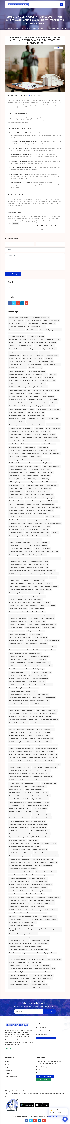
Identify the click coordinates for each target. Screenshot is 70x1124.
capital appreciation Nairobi (35, 399)
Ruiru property (27, 358)
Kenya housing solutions (40, 808)
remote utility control (45, 488)
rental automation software (43, 742)
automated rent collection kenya (18, 700)
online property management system (19, 637)
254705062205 (42, 1034)
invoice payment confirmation (17, 517)
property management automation (32, 440)
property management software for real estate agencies (25, 653)
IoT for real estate (14, 431)
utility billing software (15, 434)
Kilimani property (44, 352)
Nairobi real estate (34, 323)
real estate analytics (15, 450)
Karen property (40, 355)
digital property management (47, 380)
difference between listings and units (36, 545)
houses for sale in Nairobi (51, 320)
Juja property (48, 358)
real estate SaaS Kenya (16, 811)
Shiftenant (15, 223)
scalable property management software (46, 719)
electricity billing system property (46, 953)
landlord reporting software (17, 913)
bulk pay (28, 513)
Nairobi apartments (29, 361)
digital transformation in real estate (33, 450)
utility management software (31, 434)
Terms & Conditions (11, 1076)
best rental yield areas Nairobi (34, 342)
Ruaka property (38, 358)
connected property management (35, 501)
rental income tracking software (40, 707)
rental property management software (44, 650)
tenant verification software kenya (40, 723)
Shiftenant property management (42, 776)
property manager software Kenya (41, 891)
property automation (14, 440)
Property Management (43, 1067)
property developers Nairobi (52, 364)
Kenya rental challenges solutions (41, 818)
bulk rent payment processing (17, 529)
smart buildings (27, 428)
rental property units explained (18, 551)
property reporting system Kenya (18, 827)
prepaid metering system (16, 510)
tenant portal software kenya (51, 764)
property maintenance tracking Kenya (19, 814)
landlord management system (49, 418)
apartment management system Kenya (20, 943)
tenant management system (17, 425)
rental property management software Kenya (45, 856)
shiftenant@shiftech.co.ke (46, 1031)
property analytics (43, 447)
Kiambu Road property (15, 361)
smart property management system (39, 795)
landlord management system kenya (19, 697)
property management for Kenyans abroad (21, 871)
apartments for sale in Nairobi (17, 323)
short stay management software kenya (20, 713)
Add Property (45, 1076)
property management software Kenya (36, 374)
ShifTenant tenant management (17, 735)
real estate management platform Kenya (20, 852)
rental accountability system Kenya (38, 802)
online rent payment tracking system (20, 916)
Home (35, 26)
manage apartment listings (16, 631)
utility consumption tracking (36, 959)
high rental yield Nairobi (16, 342)
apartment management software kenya (40, 684)
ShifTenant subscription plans (17, 583)
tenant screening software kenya (41, 672)
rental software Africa (38, 612)
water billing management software (19, 956)
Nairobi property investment (17, 326)
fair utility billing (45, 475)
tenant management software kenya (19, 659)
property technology (54, 409)
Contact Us (9, 1070)
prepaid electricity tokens (16, 488)
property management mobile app (31, 437)
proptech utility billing (30, 479)
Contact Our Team (46, 1038)
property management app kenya (39, 700)
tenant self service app (34, 962)
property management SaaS (41, 460)
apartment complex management (38, 564)
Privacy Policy (10, 1073)
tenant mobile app (14, 437)
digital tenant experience (50, 437)
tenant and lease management (18, 596)
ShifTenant (53, 374)
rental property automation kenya (43, 751)
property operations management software (47, 897)
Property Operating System (26, 406)
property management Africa (36, 415)
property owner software (16, 640)
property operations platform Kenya (19, 818)
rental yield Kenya (50, 342)
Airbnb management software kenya (47, 710)
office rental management (48, 624)
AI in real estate (13, 444)
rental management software (17, 383)
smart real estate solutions (45, 510)
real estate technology (53, 425)
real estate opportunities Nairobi (44, 345)
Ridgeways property (14, 358)
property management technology (31, 453)
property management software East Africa (21, 748)
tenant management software (36, 383)
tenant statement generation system (39, 972)
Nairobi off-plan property (16, 364)
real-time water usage (15, 498)
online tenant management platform (46, 871)
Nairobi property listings (35, 368)
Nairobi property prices (35, 333)
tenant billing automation (16, 946)
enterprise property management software (21, 719)
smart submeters (45, 469)
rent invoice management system (18, 940)
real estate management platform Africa (20, 751)
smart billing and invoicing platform (39, 987)
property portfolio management (17, 469)
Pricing (8, 1061)
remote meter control (33, 504)
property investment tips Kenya (38, 387)
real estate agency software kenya (19, 672)
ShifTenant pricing (39, 580)
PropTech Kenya (48, 377)
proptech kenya (13, 669)
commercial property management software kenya (23, 688)
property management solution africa (41, 665)
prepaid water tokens (51, 485)
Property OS (12, 406)
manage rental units (49, 627)
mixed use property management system (41, 975)
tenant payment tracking (16, 539)
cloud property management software (43, 615)
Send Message (13, 274)
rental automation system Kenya (37, 824)
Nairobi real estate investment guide (19, 390)
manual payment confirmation (41, 526)
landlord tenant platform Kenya (40, 940)
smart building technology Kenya (36, 507)
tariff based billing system (38, 956)
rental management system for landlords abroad (23, 868)
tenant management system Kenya (19, 577)
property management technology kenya (32, 669)
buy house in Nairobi (31, 352)
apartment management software (18, 558)
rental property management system (37, 567)
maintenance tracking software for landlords (41, 903)
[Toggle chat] (65, 1119)
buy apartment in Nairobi (16, 352)
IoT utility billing (33, 469)
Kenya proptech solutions (38, 786)
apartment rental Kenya (16, 783)
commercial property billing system (42, 978)
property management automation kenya (38, 662)
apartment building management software (40, 583)
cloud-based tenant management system (21, 897)
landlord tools (46, 536)
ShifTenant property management (18, 377)
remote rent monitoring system (18, 900)
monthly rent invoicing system (40, 965)
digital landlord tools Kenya (17, 837)
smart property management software (19, 754)
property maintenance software (51, 466)
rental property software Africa (35, 894)
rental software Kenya (15, 574)
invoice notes (13, 526)
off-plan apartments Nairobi (33, 364)
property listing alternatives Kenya (18, 786)
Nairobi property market (48, 323)
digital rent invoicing (28, 953)
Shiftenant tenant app (38, 981)
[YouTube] (44, 1120)
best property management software (19, 615)
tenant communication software (18, 608)
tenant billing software (44, 463)
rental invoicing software (16, 532)
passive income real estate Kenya (19, 402)
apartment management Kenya (33, 574)
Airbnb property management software (20, 602)
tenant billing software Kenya (17, 903)
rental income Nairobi (52, 399)
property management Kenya (17, 371)
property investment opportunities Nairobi (20, 345)
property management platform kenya (19, 650)
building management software (35, 631)
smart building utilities (15, 479)
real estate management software (38, 561)
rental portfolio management (17, 624)
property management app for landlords (20, 862)
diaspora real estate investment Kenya (46, 852)
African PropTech (51, 450)
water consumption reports (17, 504)
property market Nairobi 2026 (17, 393)
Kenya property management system (19, 849)
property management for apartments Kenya (44, 910)
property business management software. (21, 770)
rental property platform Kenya (18, 773)
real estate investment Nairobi (35, 326)
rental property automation (16, 507)
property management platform (17, 409)
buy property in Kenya (49, 349)
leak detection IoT (14, 475)
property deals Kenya (15, 349)
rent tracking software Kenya (41, 814)
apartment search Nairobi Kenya (35, 821)
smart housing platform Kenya (17, 840)
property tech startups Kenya (17, 824)
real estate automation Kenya (17, 780)
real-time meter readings (45, 472)
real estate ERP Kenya (37, 906)
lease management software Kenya (19, 891)
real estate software (15, 428)
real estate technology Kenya (17, 887)
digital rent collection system (17, 757)
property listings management (17, 593)
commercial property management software (45, 586)
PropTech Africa (13, 380)
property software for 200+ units (44, 761)
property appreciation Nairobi (17, 399)
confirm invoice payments (35, 517)
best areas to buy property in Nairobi (50, 330)
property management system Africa (19, 612)
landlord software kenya (39, 659)
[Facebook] (26, 1120)
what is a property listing (36, 551)
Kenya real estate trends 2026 (18, 396)
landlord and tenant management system (21, 745)
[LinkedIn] (39, 1120)
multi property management (16, 567)
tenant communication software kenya (44, 697)
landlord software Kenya (16, 374)
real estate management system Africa (38, 833)
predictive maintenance (48, 444)
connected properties (15, 447)
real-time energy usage (32, 498)
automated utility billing (48, 434)
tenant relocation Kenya (49, 783)
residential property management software (21, 589)
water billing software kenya (17, 681)
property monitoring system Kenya (42, 884)
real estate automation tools (17, 962)
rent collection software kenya (40, 656)
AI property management (51, 440)
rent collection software (16, 466)
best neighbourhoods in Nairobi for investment (46, 390)
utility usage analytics (47, 498)
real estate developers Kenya (17, 368)
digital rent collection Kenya (40, 799)
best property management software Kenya (42, 900)
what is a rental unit (52, 551)
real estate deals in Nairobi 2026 (39, 317)
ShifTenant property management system (41, 738)
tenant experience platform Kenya (18, 830)
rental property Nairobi (36, 339)
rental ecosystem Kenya (16, 789)
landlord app (50, 618)
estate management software (34, 640)
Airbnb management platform (41, 602)
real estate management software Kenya (37, 532)
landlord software (33, 418)
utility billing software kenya (40, 678)
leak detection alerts (48, 504)
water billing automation (33, 482)
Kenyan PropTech (14, 453)
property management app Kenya (38, 949)
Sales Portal (40, 1070)
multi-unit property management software (20, 761)
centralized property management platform (21, 925)
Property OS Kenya (35, 377)
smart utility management (28, 463)
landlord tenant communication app (19, 799)
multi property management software (40, 716)
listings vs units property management (20, 548)
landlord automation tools (16, 894)
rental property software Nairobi (18, 975)
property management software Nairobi (46, 745)
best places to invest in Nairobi (18, 333)
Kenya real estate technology (17, 795)
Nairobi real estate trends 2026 (37, 393)
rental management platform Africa (38, 792)
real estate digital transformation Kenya (20, 843)
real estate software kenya (17, 662)
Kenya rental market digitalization (38, 780)
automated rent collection (47, 605)
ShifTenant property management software (21, 732)
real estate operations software (40, 703)
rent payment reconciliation (17, 520)
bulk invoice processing (52, 517)
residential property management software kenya (23, 691)
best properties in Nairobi (16, 320)
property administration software (18, 634)
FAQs (7, 1067)
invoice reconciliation (33, 536)
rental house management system (19, 919)
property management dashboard (18, 621)
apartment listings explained (42, 548)
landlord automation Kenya (16, 491)
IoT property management (53, 428)
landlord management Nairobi (39, 402)
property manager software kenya (18, 707)
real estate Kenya (32, 330)
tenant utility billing (30, 472)
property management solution (17, 618)
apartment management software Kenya (20, 865)
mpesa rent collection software (38, 675)
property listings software (37, 621)
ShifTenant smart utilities (16, 494)
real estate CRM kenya (41, 694)
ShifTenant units (26, 580)
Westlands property (28, 355)
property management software (45, 406)
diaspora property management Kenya (37, 805)
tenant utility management (16, 513)
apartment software (33, 624)
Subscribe (49, 1011)
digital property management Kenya (19, 881)
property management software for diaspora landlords (24, 846)
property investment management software (45, 767)
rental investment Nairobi (52, 339)
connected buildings (29, 447)
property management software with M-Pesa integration (24, 764)
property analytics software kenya (18, 703)
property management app (36, 618)
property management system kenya (19, 646)
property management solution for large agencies (42, 757)
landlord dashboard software (38, 984)
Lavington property (52, 355)
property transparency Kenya (17, 802)
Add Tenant (44, 1079)
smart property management (28, 380)
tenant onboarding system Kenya (34, 811)
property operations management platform (45, 754)
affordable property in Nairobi (17, 336)
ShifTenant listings (14, 580)
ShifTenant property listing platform (39, 735)
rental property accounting (33, 539)
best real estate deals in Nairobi (18, 317)
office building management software (19, 586)
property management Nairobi (36, 371)
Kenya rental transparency (17, 833)
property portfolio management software (20, 694)
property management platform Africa (19, 542)
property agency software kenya (18, 716)
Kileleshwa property (14, 355)
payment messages (24, 526)
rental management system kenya (19, 665)
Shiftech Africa (52, 1116)
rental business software (40, 637)
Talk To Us (11, 1049)
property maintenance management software (21, 710)
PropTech (31, 409)
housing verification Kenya (16, 821)
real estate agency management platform (21, 742)
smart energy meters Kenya (35, 485)
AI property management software (18, 723)
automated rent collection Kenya (38, 878)
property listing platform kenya (36, 681)
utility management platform (33, 946)
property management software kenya (36, 643)
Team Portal (40, 1072)
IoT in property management (30, 431)
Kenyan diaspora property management (45, 862)
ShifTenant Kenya (49, 729)
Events (8, 1064)
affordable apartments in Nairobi (18, 339)
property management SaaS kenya (19, 656)
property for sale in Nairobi (33, 320)
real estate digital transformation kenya (41, 726)
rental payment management (41, 542)
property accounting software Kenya (19, 884)
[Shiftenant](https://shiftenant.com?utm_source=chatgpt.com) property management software (33, 929)
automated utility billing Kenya (17, 972)
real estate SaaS (14, 463)
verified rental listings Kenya (17, 792)
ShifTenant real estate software (18, 738)
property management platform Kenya (19, 460)
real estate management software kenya (44, 646)
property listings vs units (16, 545)
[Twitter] (31, 1120)
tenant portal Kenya (14, 953)
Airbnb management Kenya (16, 805)
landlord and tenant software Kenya (19, 875)
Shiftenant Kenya (33, 840)
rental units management (36, 593)
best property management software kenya (21, 729)
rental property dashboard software (19, 910)
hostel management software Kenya (19, 978)
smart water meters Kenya (16, 485)
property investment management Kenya (44, 916)
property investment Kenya (16, 330)
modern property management (51, 453)
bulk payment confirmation (41, 513)
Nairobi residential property (45, 361)
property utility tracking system (18, 987)
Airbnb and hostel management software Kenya (22, 922)
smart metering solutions (16, 501)
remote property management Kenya (19, 808)
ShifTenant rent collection (42, 732)
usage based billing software (17, 959)
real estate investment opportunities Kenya (41, 396)
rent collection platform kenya (17, 675)
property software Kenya (52, 640)
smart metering (45, 431)
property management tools (32, 627)
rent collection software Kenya (18, 387)
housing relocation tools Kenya (40, 830)
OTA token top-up (31, 488)
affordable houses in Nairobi (36, 336)
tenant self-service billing (45, 494)
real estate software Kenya (39, 577)
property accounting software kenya (19, 678)
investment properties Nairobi (32, 349)
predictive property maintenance (30, 444)
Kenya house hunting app (42, 770)
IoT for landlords (52, 501)
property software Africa (16, 643)
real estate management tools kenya (19, 767)
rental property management (17, 418)
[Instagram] (35, 1120)
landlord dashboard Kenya (38, 827)
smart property (39, 428)
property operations (35, 456)
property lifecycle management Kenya (38, 837)
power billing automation (49, 482)
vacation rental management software (45, 713)
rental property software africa (17, 684)
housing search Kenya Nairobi (34, 789)
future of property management (18, 456)
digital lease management (32, 466)
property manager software (16, 421)
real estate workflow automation (18, 984)
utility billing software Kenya (41, 937)
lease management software (33, 599)
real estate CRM (14, 605)
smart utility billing (44, 479)
